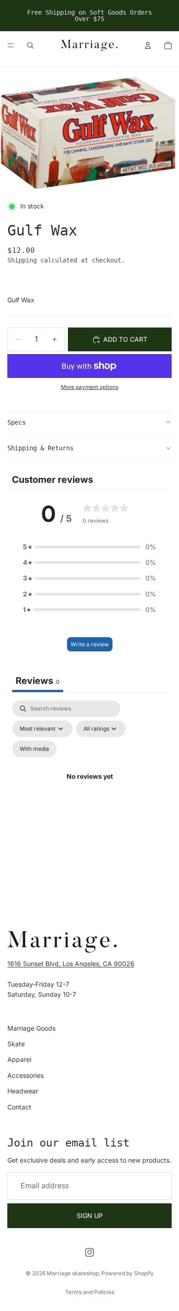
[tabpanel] (89, 787)
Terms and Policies (89, 1292)
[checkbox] (34, 749)
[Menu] (10, 45)
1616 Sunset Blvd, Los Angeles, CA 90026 (70, 963)
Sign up (90, 1215)
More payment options (89, 387)
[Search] (30, 45)
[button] (89, 547)
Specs (16, 422)
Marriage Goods (31, 1028)
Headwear (22, 1091)
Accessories (25, 1075)
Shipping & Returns (40, 448)
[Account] (148, 45)
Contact (19, 1106)
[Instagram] (89, 1252)
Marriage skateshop (73, 1273)
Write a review (90, 644)
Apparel (19, 1059)
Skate (16, 1044)
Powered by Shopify (127, 1273)
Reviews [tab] (38, 680)
